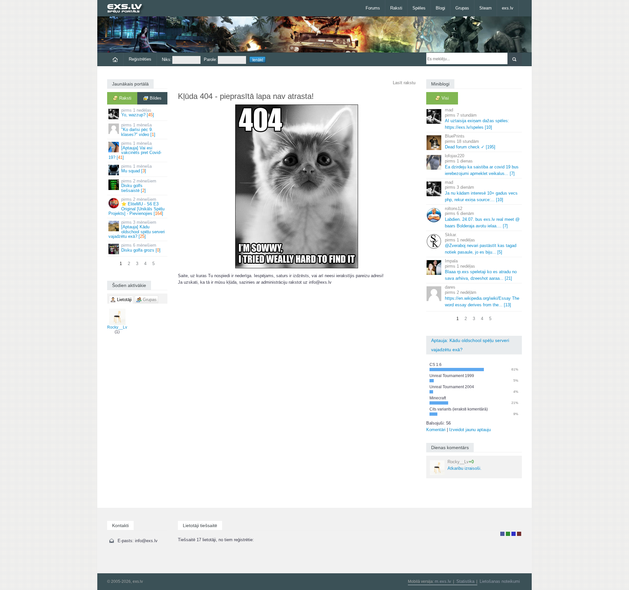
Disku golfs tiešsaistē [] (138, 186)
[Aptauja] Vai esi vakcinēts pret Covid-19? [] (135, 150)
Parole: (210, 59)
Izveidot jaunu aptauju (470, 429)
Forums (373, 8)
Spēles (419, 8)
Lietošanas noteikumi (500, 581)
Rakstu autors (507, 533)
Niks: (167, 59)
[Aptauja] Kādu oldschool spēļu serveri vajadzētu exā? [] (136, 229)
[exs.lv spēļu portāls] (127, 9)
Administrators (519, 533)
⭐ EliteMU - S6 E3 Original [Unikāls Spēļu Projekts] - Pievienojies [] (136, 206)
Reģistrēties (140, 59)
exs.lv (507, 8)
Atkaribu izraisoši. (465, 465)
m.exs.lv (443, 581)
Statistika (465, 581)
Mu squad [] (136, 168)
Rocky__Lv (117, 327)
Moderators (513, 533)
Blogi (440, 8)
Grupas (462, 8)
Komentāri (436, 429)
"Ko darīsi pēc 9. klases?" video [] (138, 130)
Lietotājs (502, 533)
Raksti (396, 8)
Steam (485, 8)
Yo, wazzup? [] (137, 112)
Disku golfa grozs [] (141, 247)
